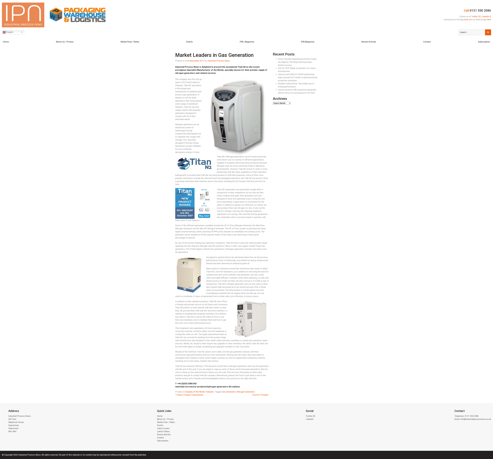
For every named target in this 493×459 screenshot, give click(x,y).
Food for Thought (260, 395)
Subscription (484, 41)
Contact (427, 41)
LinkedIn (485, 16)
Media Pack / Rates (130, 41)
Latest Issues (163, 428)
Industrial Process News (218, 61)
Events (189, 41)
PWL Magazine (247, 41)
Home (6, 41)
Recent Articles (368, 41)
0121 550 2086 (471, 416)
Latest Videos (163, 431)
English (9, 32)
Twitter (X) (476, 16)
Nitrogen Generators (246, 392)
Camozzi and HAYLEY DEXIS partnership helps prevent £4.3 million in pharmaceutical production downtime (297, 77)
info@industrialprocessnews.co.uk (475, 419)
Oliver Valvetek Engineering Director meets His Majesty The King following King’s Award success (297, 62)
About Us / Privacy (65, 41)
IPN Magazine (307, 41)
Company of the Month (194, 392)
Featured (210, 392)
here (466, 19)
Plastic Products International (189, 395)
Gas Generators (229, 392)
